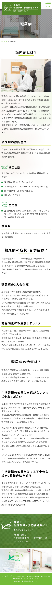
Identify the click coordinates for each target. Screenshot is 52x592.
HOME (4, 41)
